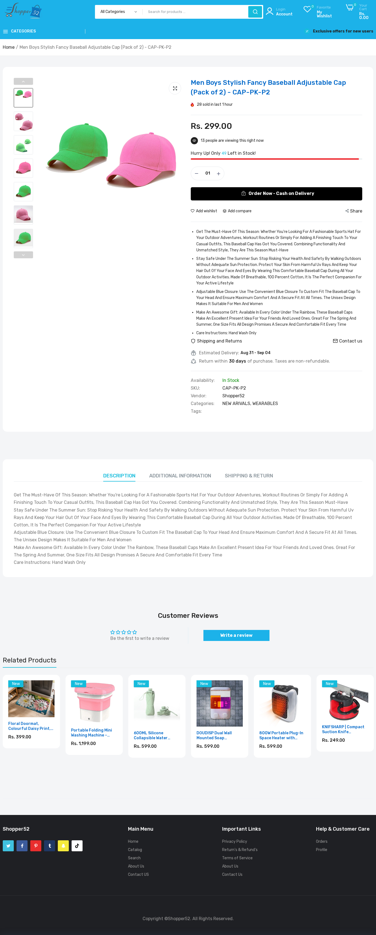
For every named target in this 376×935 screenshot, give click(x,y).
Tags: (196, 411)
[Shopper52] (23, 11)
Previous (23, 81)
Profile (321, 849)
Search (134, 858)
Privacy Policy (234, 841)
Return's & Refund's (240, 849)
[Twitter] (8, 845)
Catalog (135, 849)
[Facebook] (22, 845)
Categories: (202, 403)
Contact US (138, 874)
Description (119, 476)
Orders (322, 841)
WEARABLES (265, 403)
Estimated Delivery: (219, 352)
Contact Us (232, 874)
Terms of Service (237, 858)
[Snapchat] (63, 845)
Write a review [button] (236, 635)
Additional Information (180, 476)
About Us (136, 866)
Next (23, 254)
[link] (50, 685)
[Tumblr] (49, 845)
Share (356, 211)
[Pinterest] (35, 845)
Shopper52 (233, 395)
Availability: (203, 380)
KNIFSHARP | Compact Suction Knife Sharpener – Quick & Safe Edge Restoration (344, 730)
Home (9, 47)
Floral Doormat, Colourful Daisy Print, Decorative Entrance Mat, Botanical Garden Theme (30, 726)
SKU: (195, 388)
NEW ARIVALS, (237, 403)
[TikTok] (77, 845)
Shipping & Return (249, 476)
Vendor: (198, 395)
